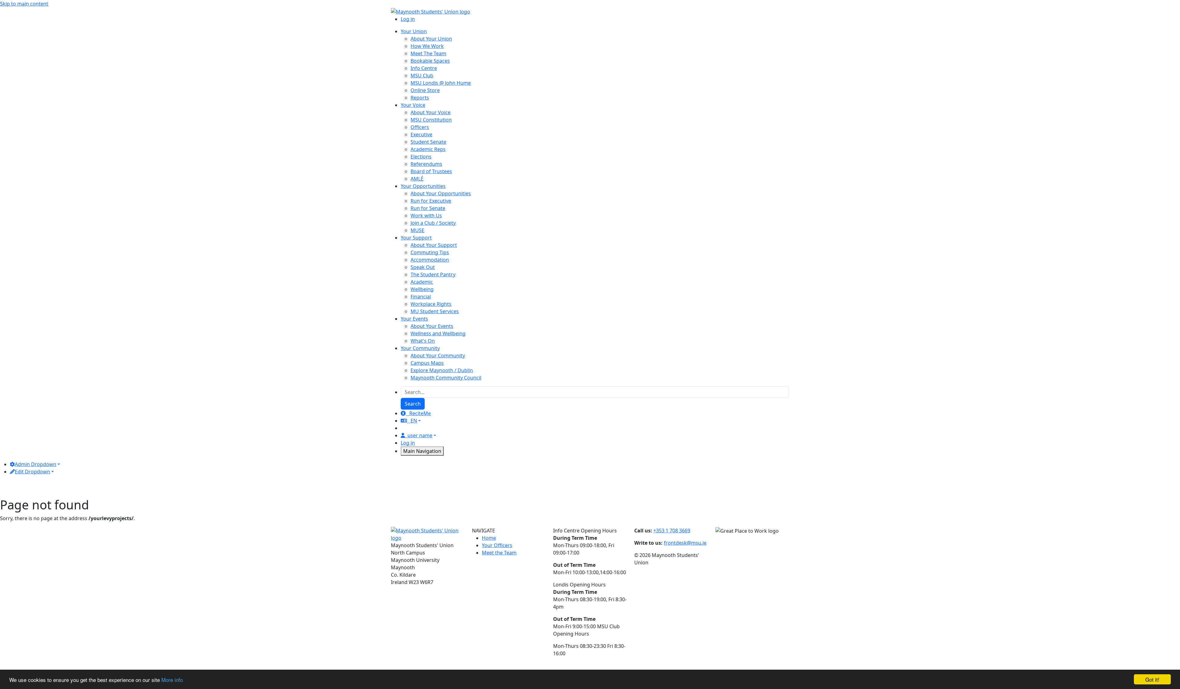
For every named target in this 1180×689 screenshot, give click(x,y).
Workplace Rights (431, 304)
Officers (420, 127)
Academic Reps (428, 149)
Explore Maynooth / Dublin (442, 370)
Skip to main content (24, 3)
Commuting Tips (430, 252)
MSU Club (422, 75)
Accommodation (430, 259)
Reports (420, 97)
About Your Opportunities (441, 193)
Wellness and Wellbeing (438, 333)
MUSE (417, 230)
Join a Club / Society (433, 223)
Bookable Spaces (430, 60)
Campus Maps (427, 363)
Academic (422, 281)
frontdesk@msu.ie (685, 542)
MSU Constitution (431, 119)
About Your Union (431, 38)
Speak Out (423, 267)
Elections (421, 156)
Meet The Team (428, 53)
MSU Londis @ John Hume (441, 83)
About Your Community (438, 355)
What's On (423, 340)
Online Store (425, 90)
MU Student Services (435, 311)
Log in (408, 19)
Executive (421, 134)
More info (172, 679)
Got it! (1152, 679)
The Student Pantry (433, 274)
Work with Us (426, 215)
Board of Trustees (431, 171)
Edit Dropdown (32, 471)
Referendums (426, 164)
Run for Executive (431, 200)
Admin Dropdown (35, 464)
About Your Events (432, 326)
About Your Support (434, 245)
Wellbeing (422, 289)
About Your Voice (430, 112)
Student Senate (428, 141)
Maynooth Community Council (446, 377)
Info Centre (424, 68)
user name (419, 435)
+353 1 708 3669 (671, 530)
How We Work (427, 46)
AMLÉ (417, 178)
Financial (421, 296)
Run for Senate (428, 208)
